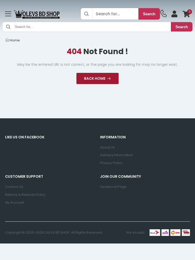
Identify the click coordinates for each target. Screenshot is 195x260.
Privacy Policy (111, 162)
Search (149, 14)
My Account (14, 202)
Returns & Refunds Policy (25, 194)
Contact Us (14, 186)
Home (14, 40)
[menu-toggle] (8, 14)
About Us (107, 147)
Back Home (94, 78)
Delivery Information (116, 155)
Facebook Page (113, 186)
